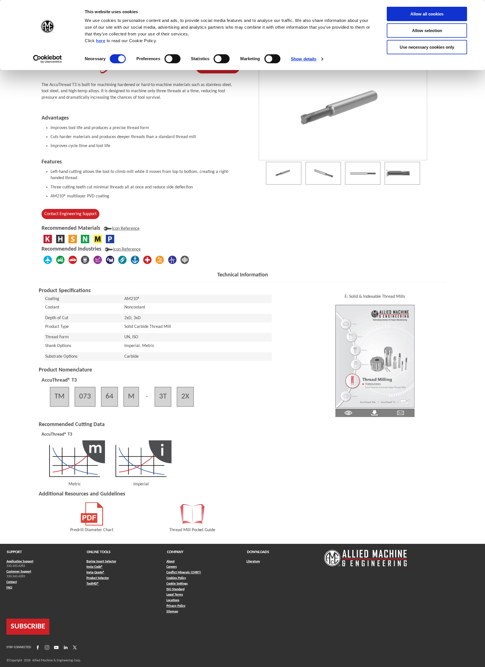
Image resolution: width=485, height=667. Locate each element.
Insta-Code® (94, 567)
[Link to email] (400, 413)
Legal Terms (174, 594)
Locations (172, 600)
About (170, 561)
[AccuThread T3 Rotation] (283, 173)
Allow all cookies (426, 14)
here (100, 40)
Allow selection (427, 30)
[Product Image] (342, 109)
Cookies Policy (176, 578)
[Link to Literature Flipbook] (375, 356)
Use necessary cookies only (427, 47)
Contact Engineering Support (70, 214)
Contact (11, 582)
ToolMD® (92, 583)
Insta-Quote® (95, 572)
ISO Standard (175, 589)
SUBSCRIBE (28, 626)
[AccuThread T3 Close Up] (402, 173)
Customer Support (18, 571)
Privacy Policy (176, 606)
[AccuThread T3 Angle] (323, 173)
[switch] (172, 58)
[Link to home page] (365, 555)
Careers (171, 567)
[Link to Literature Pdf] (348, 413)
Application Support (19, 561)
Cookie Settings (177, 583)
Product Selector (97, 578)
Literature (253, 561)
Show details (303, 59)
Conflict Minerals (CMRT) (183, 572)
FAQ (9, 587)
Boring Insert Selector (101, 561)
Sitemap (172, 611)
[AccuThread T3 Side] (362, 173)
